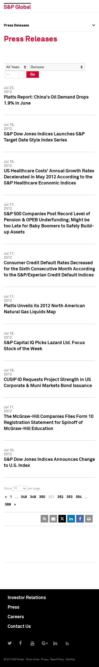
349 (33, 497)
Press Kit (11, 77)
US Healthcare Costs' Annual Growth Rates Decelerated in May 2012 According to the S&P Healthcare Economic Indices (49, 177)
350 (42, 497)
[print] (89, 518)
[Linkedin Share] (71, 518)
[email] (53, 518)
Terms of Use (32, 659)
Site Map (70, 659)
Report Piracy (57, 659)
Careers (16, 617)
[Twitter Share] (62, 518)
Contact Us (19, 626)
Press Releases (16, 44)
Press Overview (16, 33)
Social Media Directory (22, 66)
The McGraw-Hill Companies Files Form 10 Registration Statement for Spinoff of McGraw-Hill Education (48, 422)
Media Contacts (17, 55)
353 (70, 497)
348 (24, 497)
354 (79, 497)
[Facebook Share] (80, 518)
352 (60, 497)
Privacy (44, 659)
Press (13, 607)
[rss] (44, 518)
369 (8, 504)
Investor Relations (27, 597)
